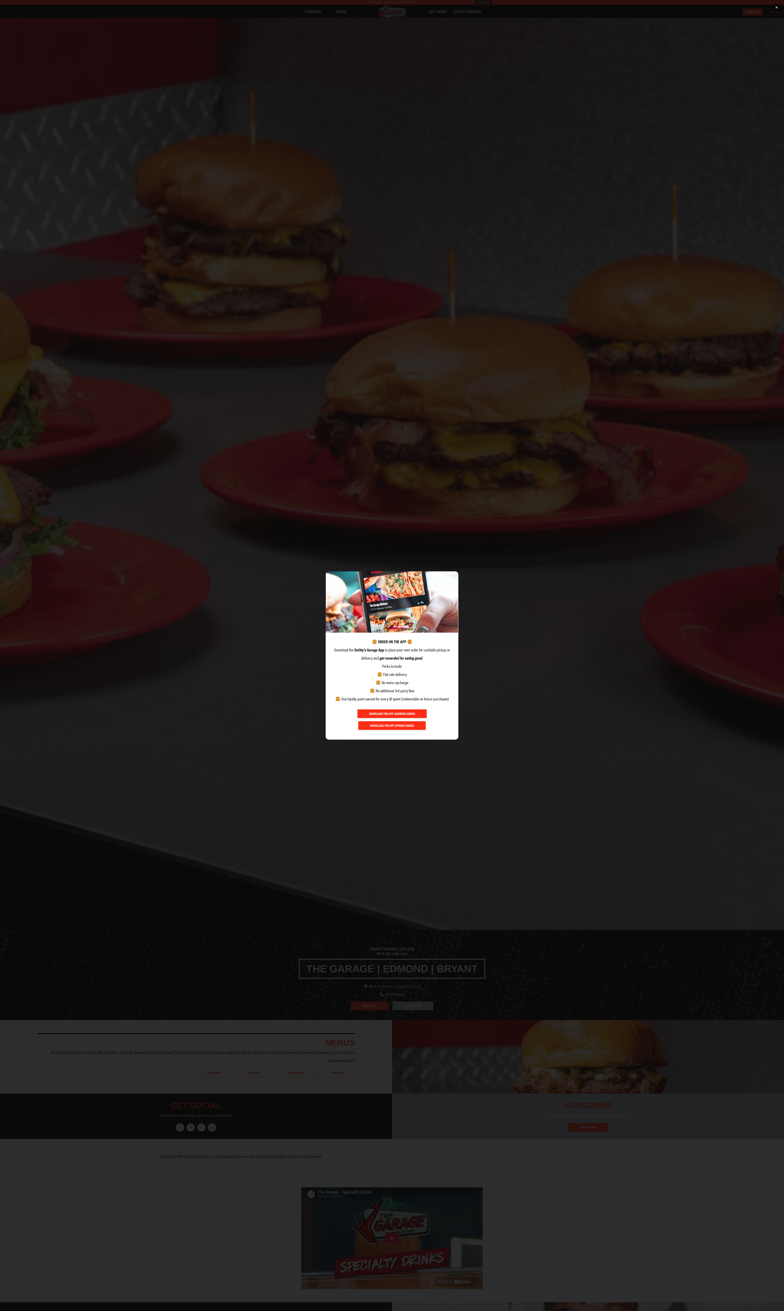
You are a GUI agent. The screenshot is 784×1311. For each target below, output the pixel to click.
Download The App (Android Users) (392, 713)
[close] (776, 7)
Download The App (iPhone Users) (392, 725)
